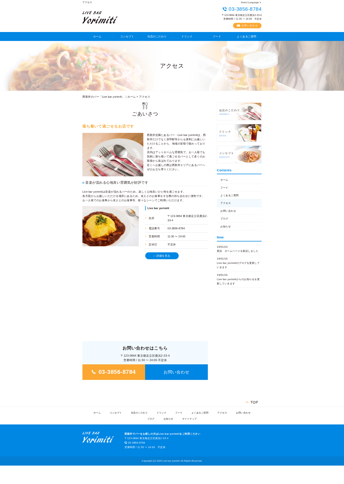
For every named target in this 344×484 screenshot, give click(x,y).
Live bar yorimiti (158, 208)
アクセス (225, 203)
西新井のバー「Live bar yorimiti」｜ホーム (109, 96)
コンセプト (127, 36)
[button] (176, 372)
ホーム (97, 36)
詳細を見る (163, 255)
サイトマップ (189, 418)
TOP (254, 401)
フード (217, 36)
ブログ (224, 218)
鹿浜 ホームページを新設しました (237, 251)
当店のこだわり (157, 36)
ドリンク (186, 36)
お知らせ (225, 226)
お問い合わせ (228, 210)
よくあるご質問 (246, 36)
